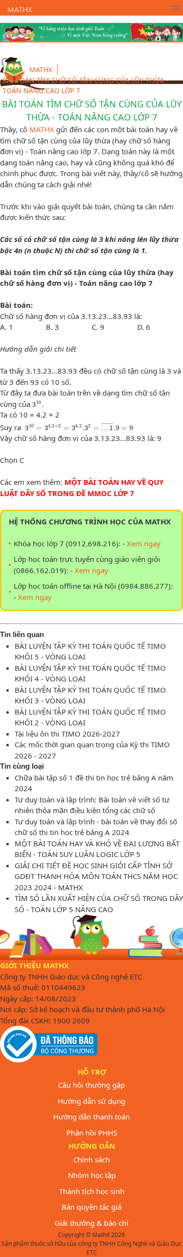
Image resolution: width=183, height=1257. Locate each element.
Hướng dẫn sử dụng (91, 1101)
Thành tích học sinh (91, 1191)
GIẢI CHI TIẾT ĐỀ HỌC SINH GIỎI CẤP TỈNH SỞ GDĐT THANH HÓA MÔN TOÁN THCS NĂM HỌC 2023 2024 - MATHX (96, 876)
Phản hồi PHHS (91, 1132)
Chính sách (91, 1159)
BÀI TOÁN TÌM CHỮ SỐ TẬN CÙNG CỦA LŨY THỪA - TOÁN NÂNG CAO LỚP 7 (85, 85)
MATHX (41, 129)
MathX (19, 9)
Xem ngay (144, 543)
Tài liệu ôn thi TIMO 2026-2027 (67, 733)
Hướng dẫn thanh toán (91, 1116)
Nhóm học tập (92, 1175)
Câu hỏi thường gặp (91, 1085)
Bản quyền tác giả (91, 1207)
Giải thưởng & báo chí (91, 1223)
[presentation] (36, 404)
